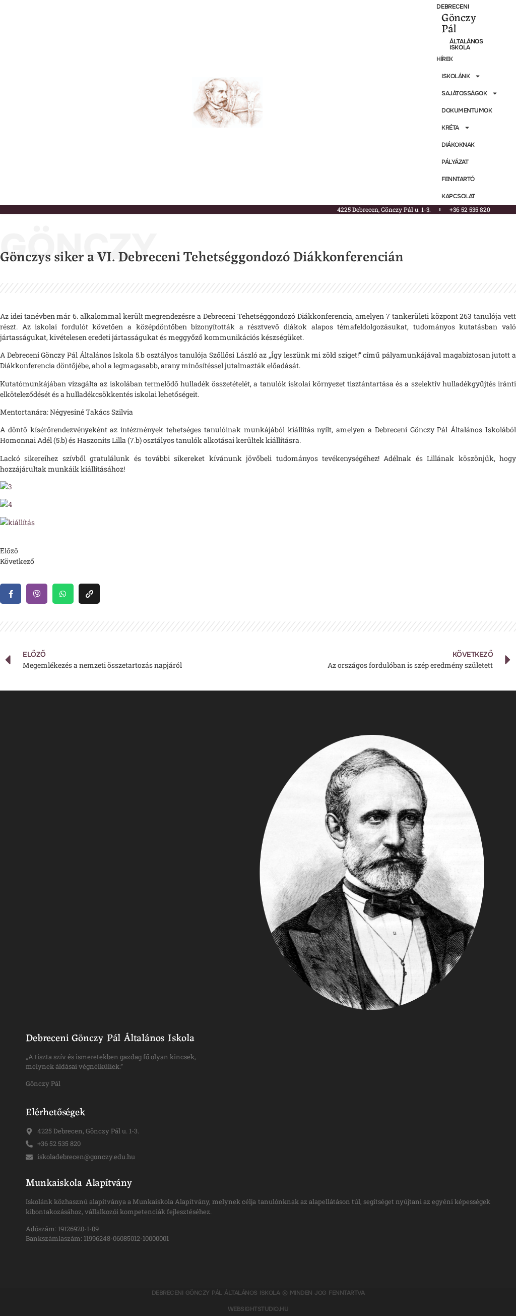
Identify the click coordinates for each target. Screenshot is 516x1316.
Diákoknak (458, 145)
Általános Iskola (466, 44)
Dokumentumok (466, 110)
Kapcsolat (458, 196)
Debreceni (452, 7)
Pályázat (454, 162)
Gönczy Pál (458, 22)
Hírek (444, 59)
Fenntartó (458, 179)
